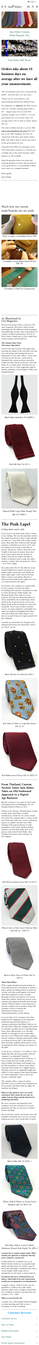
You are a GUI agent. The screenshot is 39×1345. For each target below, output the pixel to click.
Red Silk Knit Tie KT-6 (19, 464)
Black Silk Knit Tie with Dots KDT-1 (19, 674)
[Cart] (37, 7)
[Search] (5, 6)
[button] (32, 2)
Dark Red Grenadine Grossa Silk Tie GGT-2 (19, 882)
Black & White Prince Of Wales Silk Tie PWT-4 (19, 977)
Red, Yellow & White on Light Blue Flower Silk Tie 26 (19, 725)
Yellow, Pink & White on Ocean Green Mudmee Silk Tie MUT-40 (19, 1203)
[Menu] (2, 6)
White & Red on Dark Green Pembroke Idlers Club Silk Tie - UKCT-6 (19, 929)
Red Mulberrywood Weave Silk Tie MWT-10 (19, 775)
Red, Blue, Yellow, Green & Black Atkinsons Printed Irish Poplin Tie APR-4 (19, 1247)
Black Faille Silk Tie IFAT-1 (19, 1161)
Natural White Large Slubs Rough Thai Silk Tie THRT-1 (19, 513)
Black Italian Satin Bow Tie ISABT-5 (19, 417)
